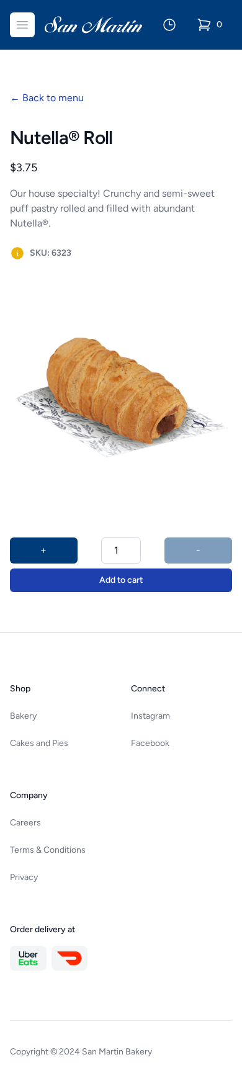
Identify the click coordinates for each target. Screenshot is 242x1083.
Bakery (23, 716)
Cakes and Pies (39, 743)
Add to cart (121, 580)
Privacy (24, 877)
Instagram (150, 716)
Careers (25, 822)
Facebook (150, 743)
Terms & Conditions (48, 850)
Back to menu (47, 98)
